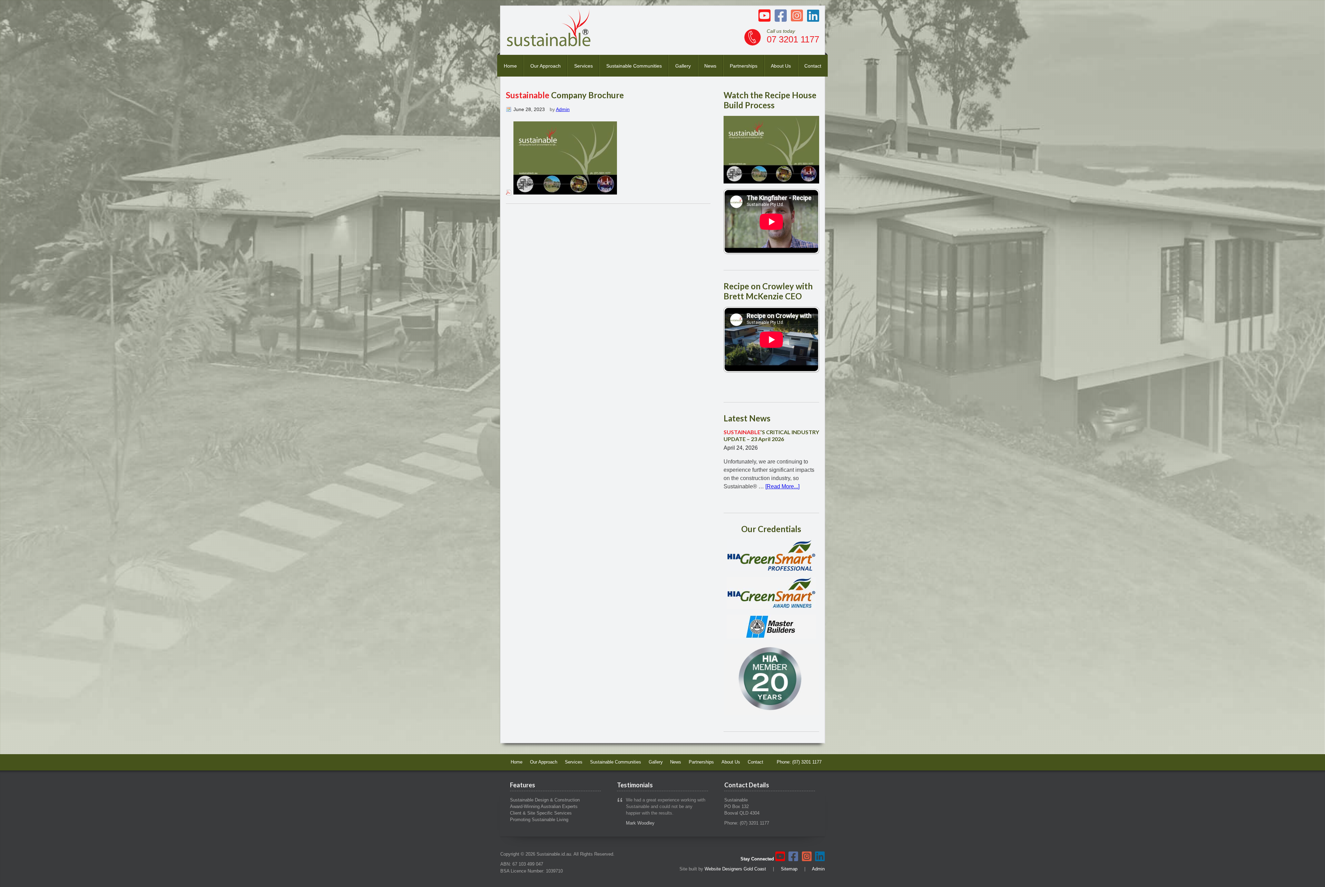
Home (510, 66)
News (710, 66)
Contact (812, 66)
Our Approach (545, 66)
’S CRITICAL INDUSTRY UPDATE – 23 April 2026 (771, 435)
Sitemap (789, 868)
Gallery (683, 66)
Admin (563, 109)
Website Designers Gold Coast (735, 868)
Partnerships (743, 66)
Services (583, 66)
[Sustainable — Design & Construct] (549, 44)
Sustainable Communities (634, 66)
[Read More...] (782, 486)
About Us (781, 66)
